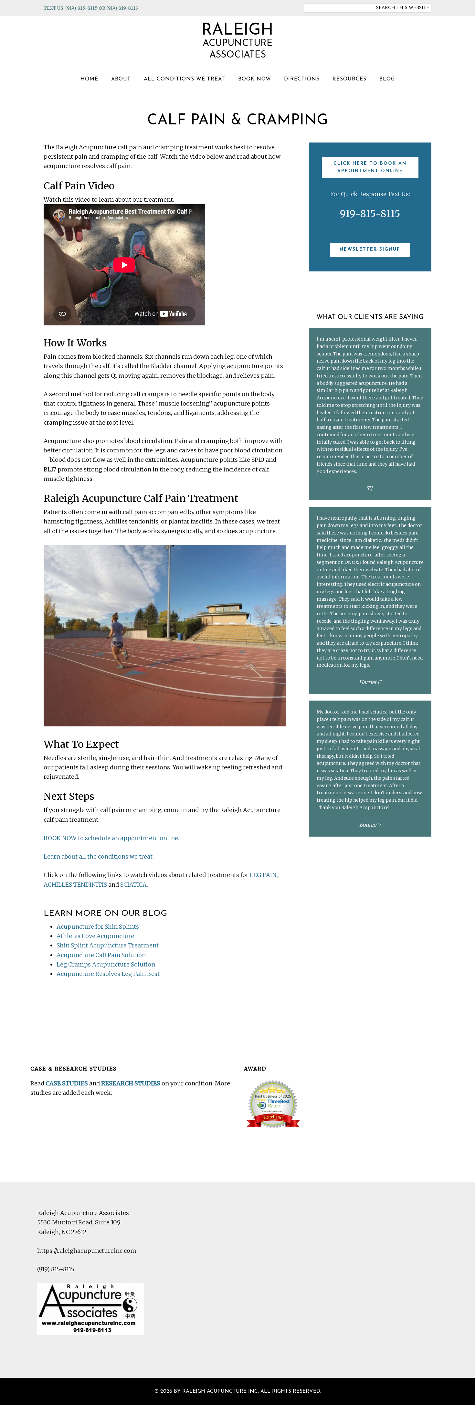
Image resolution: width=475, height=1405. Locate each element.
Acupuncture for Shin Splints (98, 926)
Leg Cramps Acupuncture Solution (106, 964)
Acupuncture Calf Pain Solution (101, 955)
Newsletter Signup (370, 249)
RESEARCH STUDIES (130, 1083)
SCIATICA (133, 884)
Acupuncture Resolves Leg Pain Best (108, 973)
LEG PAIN (263, 875)
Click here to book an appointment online (369, 167)
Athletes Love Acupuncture (95, 936)
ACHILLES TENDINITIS (75, 884)
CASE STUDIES (67, 1083)
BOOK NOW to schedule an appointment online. (111, 838)
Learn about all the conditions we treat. (99, 856)
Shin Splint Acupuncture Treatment (108, 945)
